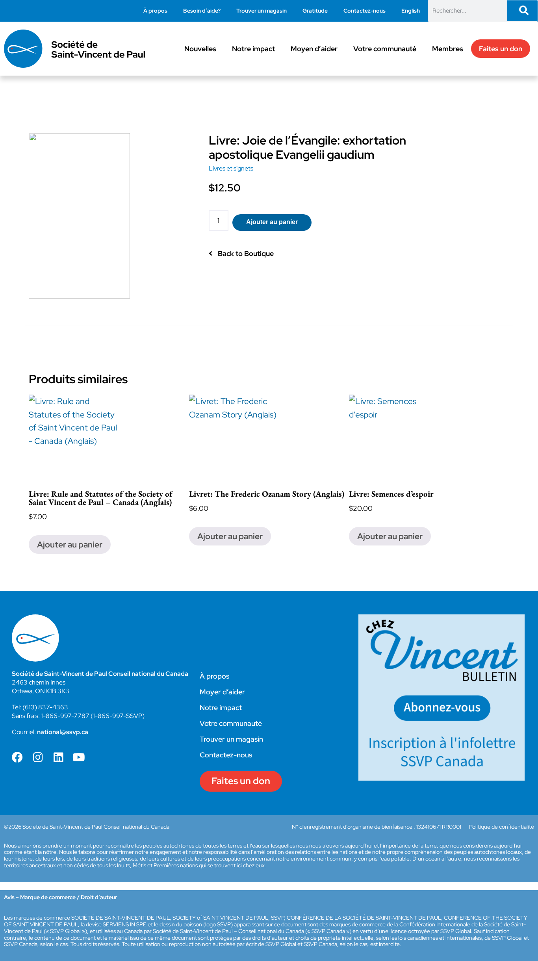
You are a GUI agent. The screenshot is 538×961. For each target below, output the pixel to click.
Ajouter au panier (272, 222)
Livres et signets (231, 168)
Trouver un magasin (261, 10)
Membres (447, 48)
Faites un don (500, 48)
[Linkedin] (58, 757)
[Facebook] (17, 757)
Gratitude (315, 10)
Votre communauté (384, 48)
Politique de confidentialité (501, 826)
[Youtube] (78, 757)
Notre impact (253, 48)
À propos (155, 10)
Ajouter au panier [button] (69, 544)
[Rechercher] (522, 10)
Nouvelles (200, 48)
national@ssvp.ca (62, 732)
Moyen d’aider (314, 48)
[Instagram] (37, 757)
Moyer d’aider (222, 691)
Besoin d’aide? (202, 10)
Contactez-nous (364, 10)
